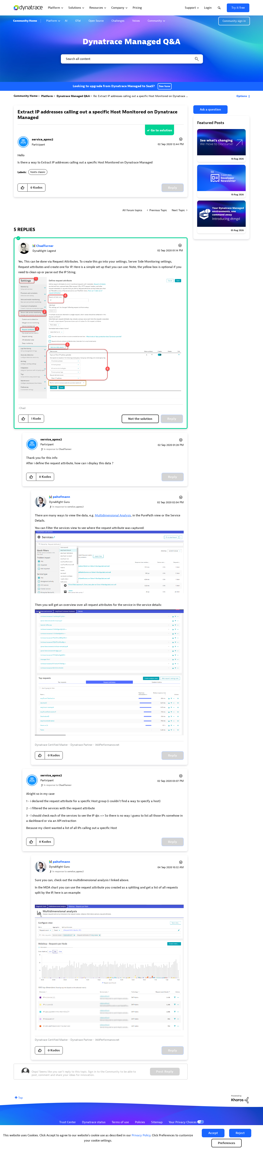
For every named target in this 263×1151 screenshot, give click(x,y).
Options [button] (241, 96)
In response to (57, 449)
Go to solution (161, 130)
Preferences (226, 1143)
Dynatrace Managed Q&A (73, 96)
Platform (51, 20)
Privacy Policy (141, 1135)
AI (66, 20)
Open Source (96, 20)
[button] (213, 1133)
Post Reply (164, 1072)
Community (155, 20)
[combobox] (131, 59)
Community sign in (234, 21)
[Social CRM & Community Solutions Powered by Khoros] (240, 1099)
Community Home (25, 20)
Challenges (117, 20)
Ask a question (210, 109)
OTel (78, 20)
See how (164, 86)
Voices (136, 20)
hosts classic (37, 172)
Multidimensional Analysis (113, 515)
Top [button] (20, 1097)
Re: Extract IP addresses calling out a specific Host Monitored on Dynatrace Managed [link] (145, 96)
